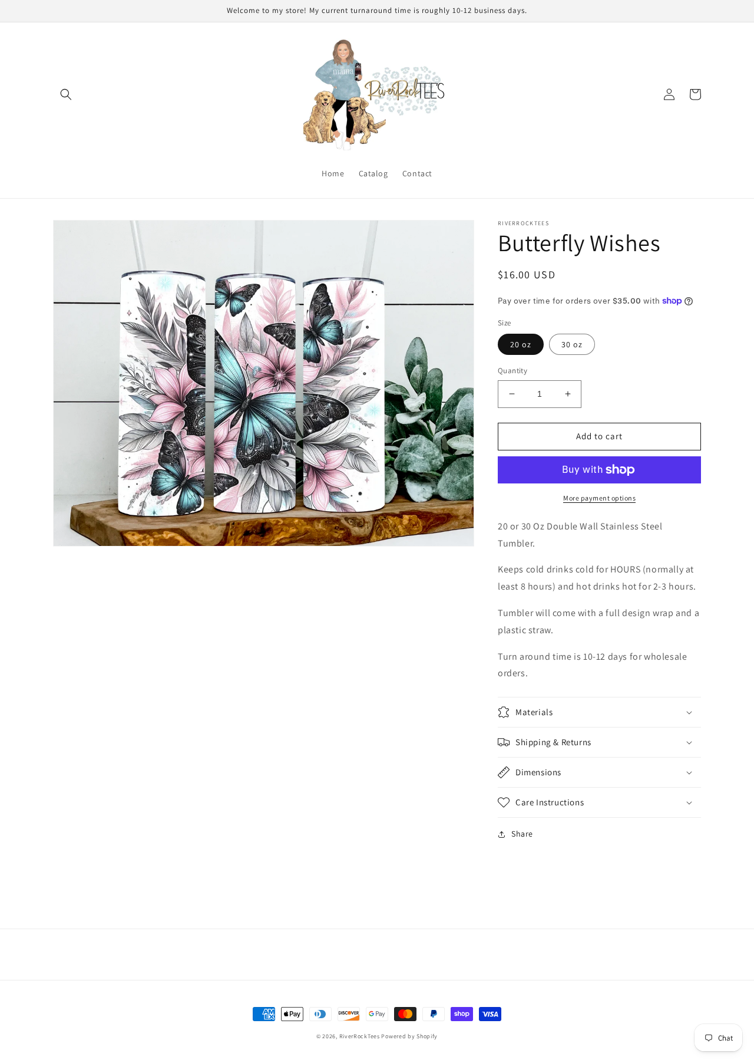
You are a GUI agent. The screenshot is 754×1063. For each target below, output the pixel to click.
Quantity (512, 371)
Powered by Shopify (409, 1036)
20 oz (520, 344)
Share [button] (522, 833)
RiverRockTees (359, 1036)
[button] (66, 94)
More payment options (599, 497)
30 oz (572, 344)
